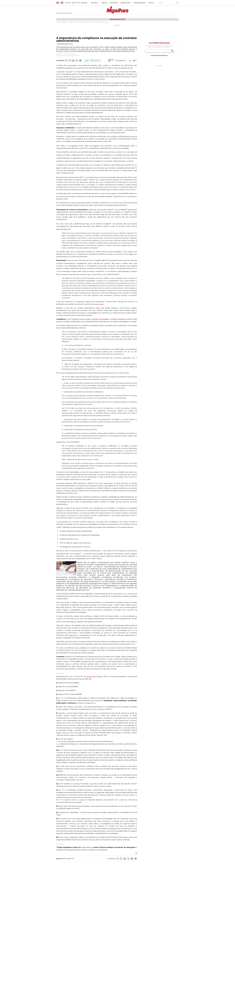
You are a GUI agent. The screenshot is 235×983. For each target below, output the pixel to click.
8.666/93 (74, 146)
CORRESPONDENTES (139, 2)
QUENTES (104, 2)
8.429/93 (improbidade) (100, 319)
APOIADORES (114, 2)
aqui (96, 304)
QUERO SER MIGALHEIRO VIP (159, 55)
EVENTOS (151, 2)
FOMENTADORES (126, 2)
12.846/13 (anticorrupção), (81, 319)
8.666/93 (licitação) (118, 319)
